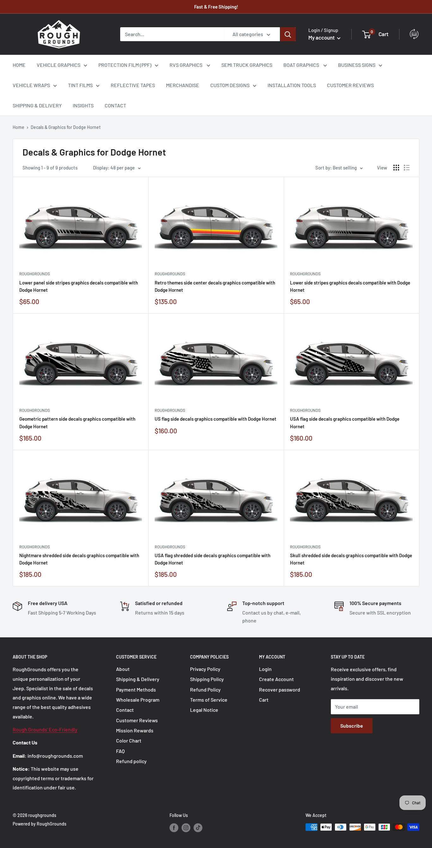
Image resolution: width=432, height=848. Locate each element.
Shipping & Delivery (137, 679)
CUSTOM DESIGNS (230, 85)
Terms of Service (208, 700)
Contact (125, 710)
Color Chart (128, 740)
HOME (19, 65)
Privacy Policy (205, 669)
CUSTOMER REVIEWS (350, 85)
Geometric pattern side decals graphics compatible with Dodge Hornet (77, 422)
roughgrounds (34, 273)
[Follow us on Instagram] (186, 827)
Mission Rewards (134, 730)
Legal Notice (204, 710)
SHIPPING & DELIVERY (37, 105)
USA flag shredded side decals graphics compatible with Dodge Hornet (212, 558)
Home (18, 127)
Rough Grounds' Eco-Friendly (45, 729)
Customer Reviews (137, 720)
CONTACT (115, 105)
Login (265, 669)
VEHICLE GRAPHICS (58, 65)
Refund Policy (205, 689)
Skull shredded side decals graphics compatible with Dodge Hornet (351, 558)
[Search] (288, 34)
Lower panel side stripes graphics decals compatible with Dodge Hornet (78, 286)
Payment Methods (136, 689)
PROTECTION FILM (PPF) (124, 65)
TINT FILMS (80, 85)
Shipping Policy (207, 679)
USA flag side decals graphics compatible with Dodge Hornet (344, 422)
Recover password (279, 689)
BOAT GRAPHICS (301, 65)
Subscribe (351, 726)
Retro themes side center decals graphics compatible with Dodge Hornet (215, 286)
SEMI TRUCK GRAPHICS (246, 65)
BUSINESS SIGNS (356, 65)
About (123, 669)
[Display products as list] (407, 167)
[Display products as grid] (396, 167)
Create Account (276, 679)
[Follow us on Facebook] (174, 827)
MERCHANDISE (182, 85)
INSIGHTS (83, 105)
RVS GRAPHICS (186, 65)
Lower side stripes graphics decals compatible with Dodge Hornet (350, 286)
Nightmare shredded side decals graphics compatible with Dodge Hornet (79, 558)
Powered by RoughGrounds (39, 823)
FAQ (120, 751)
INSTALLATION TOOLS (292, 85)
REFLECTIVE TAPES (133, 85)
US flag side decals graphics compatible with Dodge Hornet (215, 419)
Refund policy (131, 761)
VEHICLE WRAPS (31, 85)
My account (322, 37)
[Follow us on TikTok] (198, 827)
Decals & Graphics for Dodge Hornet (66, 127)
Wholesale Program (137, 700)
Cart (263, 700)
